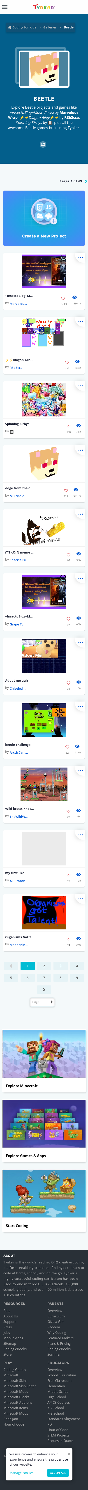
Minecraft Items (15, 1408)
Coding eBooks (15, 1349)
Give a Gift (55, 1321)
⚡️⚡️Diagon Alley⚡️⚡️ (19, 360)
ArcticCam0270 (19, 752)
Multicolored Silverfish (19, 496)
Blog (6, 1310)
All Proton (17, 881)
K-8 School (55, 1413)
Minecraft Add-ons (17, 1402)
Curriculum (56, 1316)
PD (49, 1424)
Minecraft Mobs (15, 1391)
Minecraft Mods (15, 1413)
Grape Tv (16, 624)
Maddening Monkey (19, 945)
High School (56, 1397)
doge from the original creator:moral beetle (19, 488)
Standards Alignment (63, 1418)
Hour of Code (13, 1424)
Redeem (53, 1327)
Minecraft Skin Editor (19, 1386)
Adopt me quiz (16, 680)
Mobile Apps (13, 1338)
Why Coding (56, 1332)
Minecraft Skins (15, 1380)
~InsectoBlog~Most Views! (19, 295)
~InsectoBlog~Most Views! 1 (19, 616)
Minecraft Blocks (16, 1397)
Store (7, 1354)
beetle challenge (17, 744)
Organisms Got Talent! (19, 937)
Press (7, 1327)
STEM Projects (58, 1435)
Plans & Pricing (59, 1343)
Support (9, 1321)
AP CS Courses (58, 1402)
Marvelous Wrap (19, 303)
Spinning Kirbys (17, 424)
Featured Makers (60, 1338)
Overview (54, 1310)
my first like (14, 873)
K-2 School (55, 1408)
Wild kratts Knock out (19, 808)
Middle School (58, 1391)
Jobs (6, 1332)
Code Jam (10, 1418)
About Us (10, 1316)
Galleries (50, 27)
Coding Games (14, 1369)
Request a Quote (60, 1440)
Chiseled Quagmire (19, 688)
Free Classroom (59, 1380)
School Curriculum (61, 1375)
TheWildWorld (19, 816)
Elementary (56, 1386)
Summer (54, 1354)
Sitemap (9, 1343)
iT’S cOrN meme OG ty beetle (19, 552)
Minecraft (10, 1375)
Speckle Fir (18, 560)
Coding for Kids (24, 27)
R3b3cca (71, 117)
